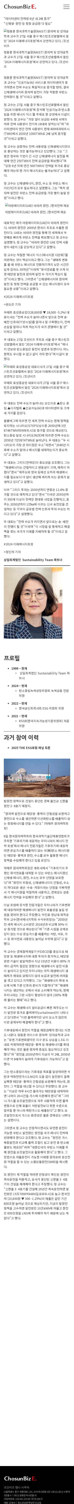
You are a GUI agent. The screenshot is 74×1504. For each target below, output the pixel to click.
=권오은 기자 (12, 304)
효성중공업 (20, 312)
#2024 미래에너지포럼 (18, 296)
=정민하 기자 (12, 552)
